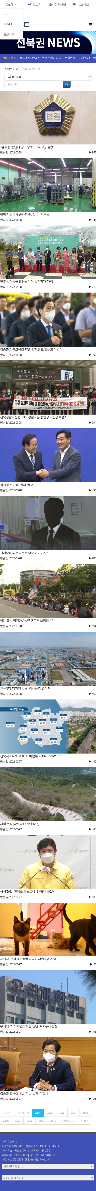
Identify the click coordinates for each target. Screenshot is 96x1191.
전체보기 (10, 69)
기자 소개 (84, 58)
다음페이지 (68, 1121)
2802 (49, 1113)
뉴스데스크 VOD (29, 58)
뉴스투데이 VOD (51, 58)
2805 (85, 1113)
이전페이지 (23, 1113)
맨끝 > (84, 1121)
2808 (29, 1121)
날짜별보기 (30, 69)
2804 (73, 1113)
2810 (53, 1121)
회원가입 (60, 4)
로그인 (37, 4)
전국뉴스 (70, 58)
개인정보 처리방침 (39, 1159)
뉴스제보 (83, 4)
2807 (17, 1121)
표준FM (9, 34)
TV (5, 14)
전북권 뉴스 (9, 58)
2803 (61, 1113)
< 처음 (6, 1113)
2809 (41, 1121)
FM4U (8, 24)
